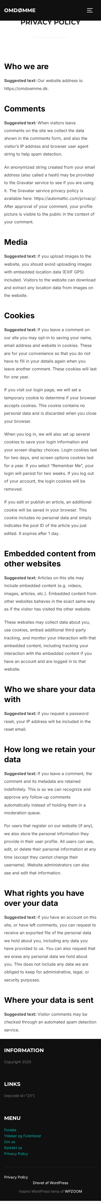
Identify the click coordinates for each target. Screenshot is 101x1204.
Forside (10, 1130)
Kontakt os (13, 1147)
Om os (9, 1142)
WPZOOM (73, 1191)
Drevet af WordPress (50, 1183)
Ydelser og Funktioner (22, 1136)
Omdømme (19, 10)
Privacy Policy (16, 1153)
